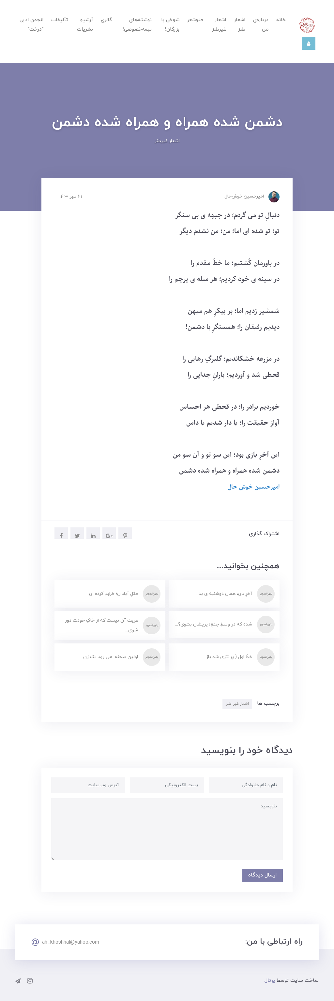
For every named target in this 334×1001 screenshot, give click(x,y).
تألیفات (59, 20)
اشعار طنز (239, 25)
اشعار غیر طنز (237, 703)
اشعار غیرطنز (219, 25)
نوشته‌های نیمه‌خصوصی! (137, 25)
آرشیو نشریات (85, 25)
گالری (106, 20)
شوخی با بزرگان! (170, 25)
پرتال (270, 980)
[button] (308, 43)
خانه (281, 20)
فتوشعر (195, 20)
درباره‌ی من (260, 25)
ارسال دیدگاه (262, 875)
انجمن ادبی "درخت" (31, 25)
